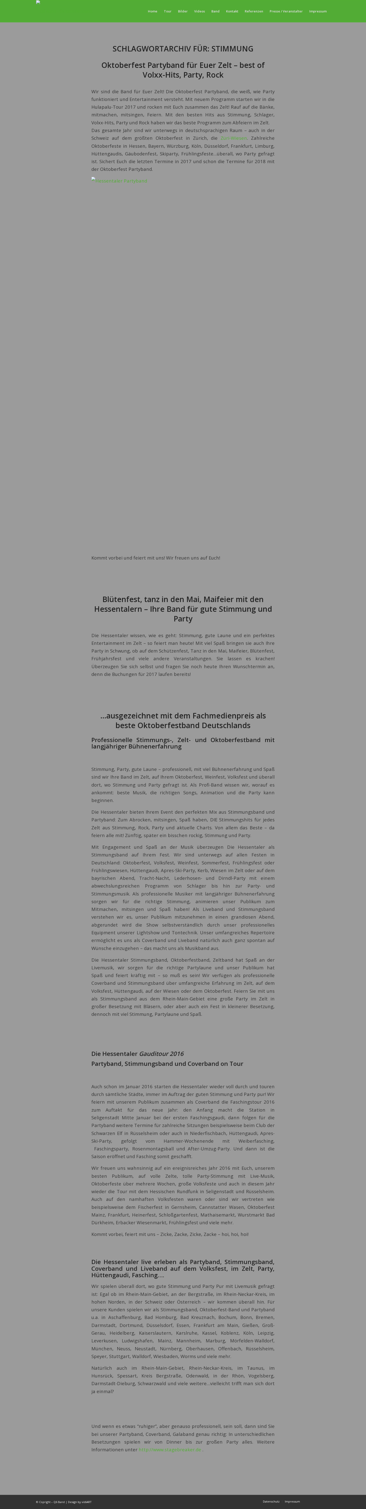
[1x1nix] (69, 11)
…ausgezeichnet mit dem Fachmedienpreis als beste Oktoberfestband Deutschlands (183, 720)
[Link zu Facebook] (318, 1501)
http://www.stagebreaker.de (170, 1449)
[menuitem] (153, 11)
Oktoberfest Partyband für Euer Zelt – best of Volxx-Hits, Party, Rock (183, 70)
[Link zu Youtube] (311, 1501)
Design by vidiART (80, 1502)
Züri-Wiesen (234, 138)
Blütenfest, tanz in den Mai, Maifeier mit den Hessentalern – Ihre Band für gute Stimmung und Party (183, 609)
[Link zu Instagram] (326, 1501)
